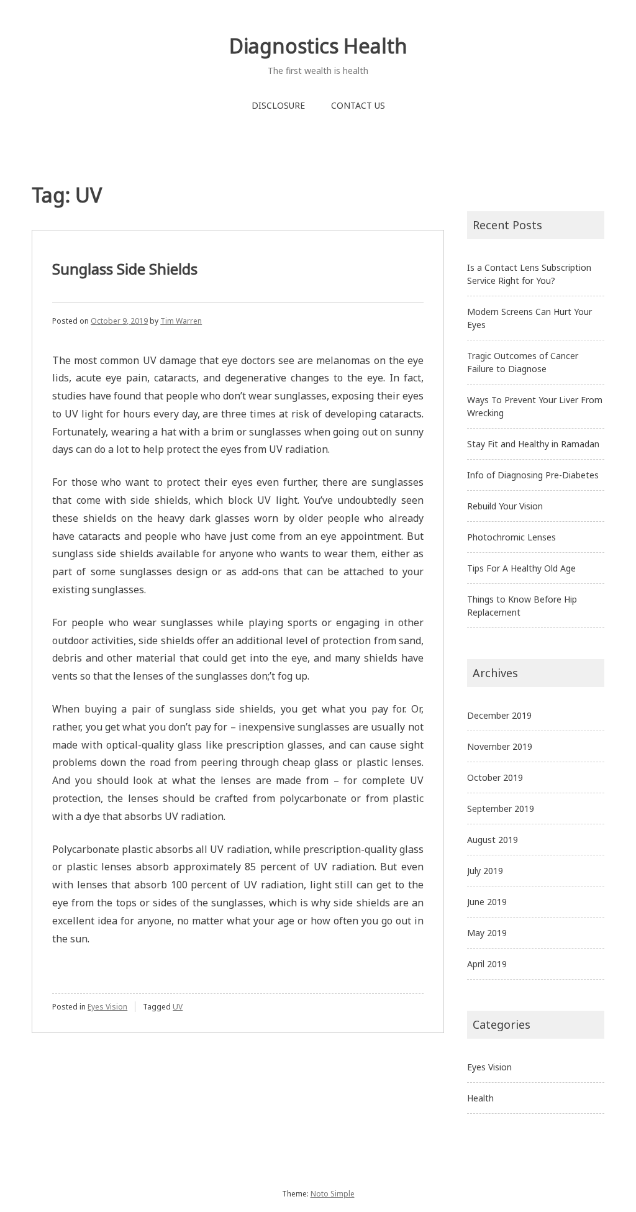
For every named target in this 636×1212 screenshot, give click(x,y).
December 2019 (499, 715)
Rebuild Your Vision (505, 506)
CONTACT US (358, 105)
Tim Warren (181, 321)
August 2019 (492, 839)
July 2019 (485, 871)
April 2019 (487, 964)
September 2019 (500, 808)
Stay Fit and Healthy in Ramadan (533, 444)
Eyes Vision (107, 1006)
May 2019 (487, 933)
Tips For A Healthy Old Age (521, 568)
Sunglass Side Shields (125, 268)
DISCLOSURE (278, 105)
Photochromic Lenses (511, 537)
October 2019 (495, 777)
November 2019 (499, 746)
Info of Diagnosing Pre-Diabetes (533, 475)
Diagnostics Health (318, 45)
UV (178, 1006)
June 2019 (487, 902)
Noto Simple (333, 1193)
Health (480, 1098)
